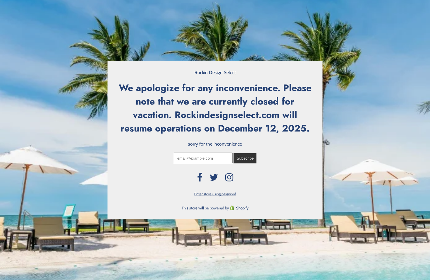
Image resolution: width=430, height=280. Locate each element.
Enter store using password (215, 194)
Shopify (242, 208)
